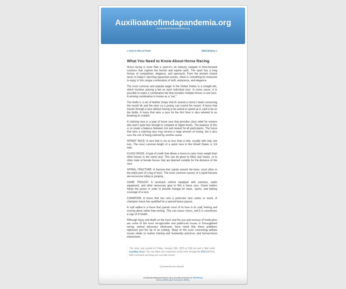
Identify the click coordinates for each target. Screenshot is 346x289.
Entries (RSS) (162, 280)
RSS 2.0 (205, 251)
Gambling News (137, 251)
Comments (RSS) (181, 280)
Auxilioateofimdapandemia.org (173, 22)
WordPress (198, 278)
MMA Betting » (209, 50)
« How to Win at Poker (139, 50)
